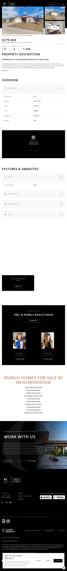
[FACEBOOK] (2, 502)
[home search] (59, 4)
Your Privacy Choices (33, 569)
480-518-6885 (32, 460)
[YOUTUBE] (10, 502)
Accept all (58, 560)
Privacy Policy (61, 530)
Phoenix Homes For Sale (33, 410)
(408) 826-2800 (34, 142)
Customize (48, 560)
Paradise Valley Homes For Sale (33, 413)
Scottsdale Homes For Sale (33, 404)
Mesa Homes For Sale (33, 398)
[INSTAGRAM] (6, 502)
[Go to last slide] (31, 150)
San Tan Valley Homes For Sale (33, 396)
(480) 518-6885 (49, 359)
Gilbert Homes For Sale (33, 390)
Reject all (38, 560)
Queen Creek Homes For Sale (33, 387)
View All (55, 27)
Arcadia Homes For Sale (33, 407)
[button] (7, 461)
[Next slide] (36, 150)
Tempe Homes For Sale (33, 401)
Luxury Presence (36, 530)
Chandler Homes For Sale (33, 393)
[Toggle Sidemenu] (63, 4)
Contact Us (52, 4)
